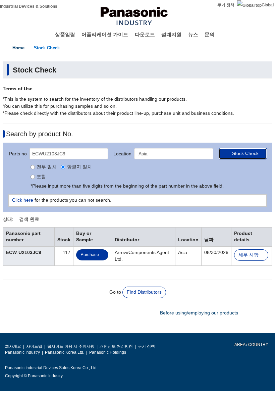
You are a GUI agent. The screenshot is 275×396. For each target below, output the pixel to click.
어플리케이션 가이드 (104, 34)
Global (268, 5)
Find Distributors (144, 292)
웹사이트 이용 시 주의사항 (71, 346)
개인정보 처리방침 (116, 346)
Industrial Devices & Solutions (28, 6)
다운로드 (145, 34)
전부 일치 (47, 167)
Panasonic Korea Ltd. (64, 352)
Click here (22, 200)
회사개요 (13, 346)
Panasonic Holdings (107, 352)
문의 (210, 34)
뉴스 (193, 34)
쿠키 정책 (225, 5)
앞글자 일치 (79, 167)
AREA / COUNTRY (251, 344)
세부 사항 (248, 254)
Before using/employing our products (199, 312)
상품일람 (65, 34)
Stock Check (47, 47)
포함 (41, 177)
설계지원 (171, 34)
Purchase (89, 254)
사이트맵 (34, 346)
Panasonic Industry (22, 352)
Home (18, 47)
